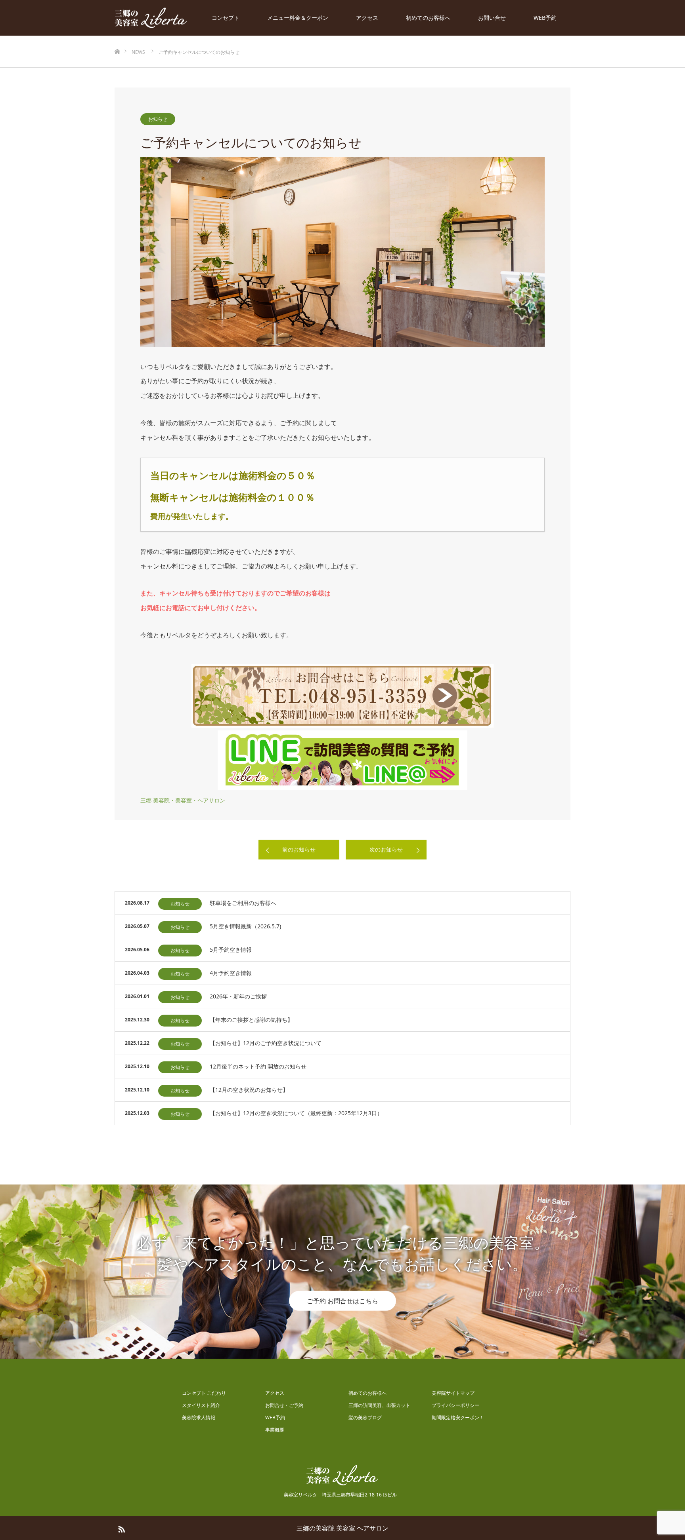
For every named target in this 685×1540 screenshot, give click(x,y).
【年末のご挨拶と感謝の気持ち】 (251, 1019)
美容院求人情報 (198, 1417)
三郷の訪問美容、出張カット (379, 1405)
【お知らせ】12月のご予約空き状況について (265, 1043)
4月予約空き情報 (231, 973)
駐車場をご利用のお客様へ (243, 903)
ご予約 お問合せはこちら (342, 1301)
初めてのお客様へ (428, 17)
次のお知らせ (386, 849)
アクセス (367, 17)
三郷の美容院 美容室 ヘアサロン (342, 1528)
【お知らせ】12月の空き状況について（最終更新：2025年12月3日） (296, 1113)
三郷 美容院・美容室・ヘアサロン (182, 800)
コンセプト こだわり (204, 1393)
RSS (120, 1528)
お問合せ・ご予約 (284, 1405)
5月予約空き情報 (231, 949)
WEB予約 (545, 17)
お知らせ (157, 119)
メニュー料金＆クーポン (297, 17)
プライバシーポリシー (455, 1405)
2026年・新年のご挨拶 (238, 996)
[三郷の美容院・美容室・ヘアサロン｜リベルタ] (151, 18)
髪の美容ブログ (365, 1417)
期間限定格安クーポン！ (458, 1417)
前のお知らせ (299, 849)
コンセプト (225, 17)
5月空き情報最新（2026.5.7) (245, 926)
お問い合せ (492, 17)
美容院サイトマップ (453, 1393)
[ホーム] (117, 39)
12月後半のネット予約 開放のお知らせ (258, 1066)
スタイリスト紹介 (201, 1405)
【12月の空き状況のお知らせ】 (249, 1089)
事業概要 (274, 1429)
